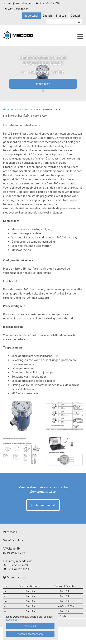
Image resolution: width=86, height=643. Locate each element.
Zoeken (79, 21)
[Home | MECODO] (25, 35)
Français (61, 15)
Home (9, 109)
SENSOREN (23, 109)
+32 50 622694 (49, 3)
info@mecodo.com (20, 3)
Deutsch (76, 15)
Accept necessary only (30, 634)
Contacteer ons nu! (43, 505)
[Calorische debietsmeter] (21, 416)
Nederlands (31, 15)
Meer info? (43, 84)
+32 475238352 (18, 9)
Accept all (30, 626)
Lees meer (12, 619)
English (47, 15)
